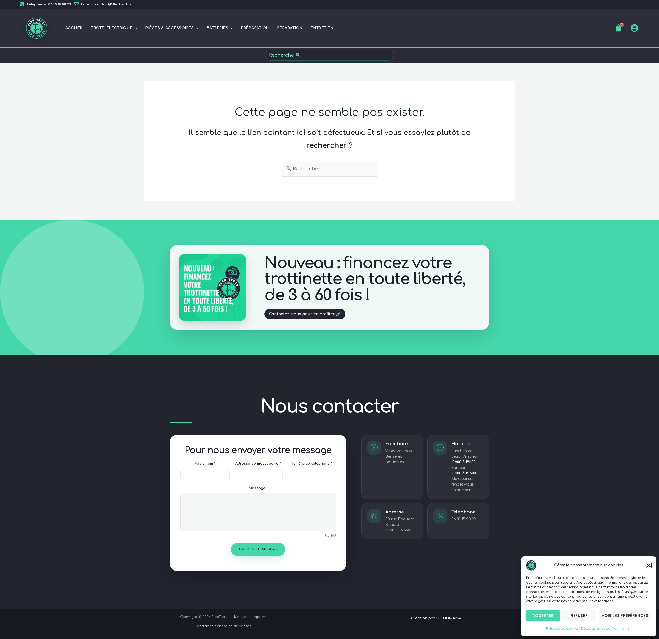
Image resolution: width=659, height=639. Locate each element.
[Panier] (618, 28)
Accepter (543, 615)
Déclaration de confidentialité (605, 629)
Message (258, 488)
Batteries (217, 28)
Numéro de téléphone (311, 463)
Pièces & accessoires (169, 28)
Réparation (290, 28)
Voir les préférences (625, 615)
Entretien (321, 28)
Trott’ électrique (111, 28)
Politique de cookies (562, 629)
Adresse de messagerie (258, 463)
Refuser (579, 615)
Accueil (74, 28)
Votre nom (205, 463)
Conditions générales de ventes (223, 626)
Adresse (394, 512)
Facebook (397, 443)
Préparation (255, 28)
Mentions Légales (250, 617)
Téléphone (463, 512)
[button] (648, 565)
